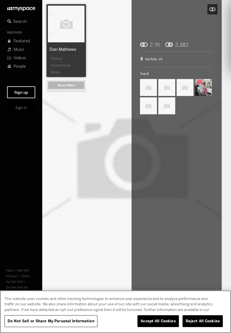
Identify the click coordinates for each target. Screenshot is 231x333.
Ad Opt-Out (14, 281)
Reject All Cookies (203, 320)
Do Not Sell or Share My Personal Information (51, 320)
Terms (25, 276)
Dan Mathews (63, 49)
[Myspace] (21, 7)
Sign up (21, 92)
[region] (115, 311)
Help (9, 270)
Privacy (11, 276)
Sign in (21, 107)
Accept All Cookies (158, 320)
